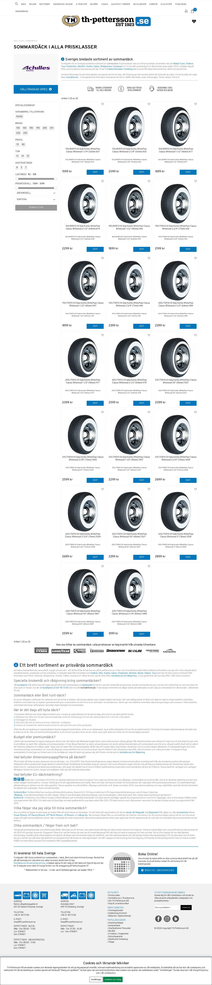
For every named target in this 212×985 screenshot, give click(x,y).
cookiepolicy (110, 973)
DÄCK (23, 4)
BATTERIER (45, 4)
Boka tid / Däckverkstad (119, 916)
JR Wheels (69, 815)
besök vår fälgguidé (135, 812)
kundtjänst (22, 685)
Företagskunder (115, 910)
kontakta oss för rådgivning (124, 676)
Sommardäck (114, 925)
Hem (15, 41)
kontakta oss (72, 77)
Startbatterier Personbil (119, 928)
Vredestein (71, 66)
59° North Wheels (54, 815)
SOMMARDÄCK (31, 41)
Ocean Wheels (20, 815)
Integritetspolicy (200, 970)
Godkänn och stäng (113, 979)
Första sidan (114, 895)
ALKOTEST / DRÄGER (120, 4)
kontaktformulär (88, 688)
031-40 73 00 (62, 688)
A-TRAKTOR (81, 4)
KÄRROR (153, 4)
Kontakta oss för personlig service (29, 863)
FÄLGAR (32, 4)
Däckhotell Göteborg (118, 939)
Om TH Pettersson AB (118, 901)
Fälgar (111, 942)
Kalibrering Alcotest (117, 913)
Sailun (96, 66)
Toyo (63, 66)
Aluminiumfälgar (115, 923)
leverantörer (182, 812)
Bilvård (111, 931)
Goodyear (117, 66)
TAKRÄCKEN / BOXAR (63, 4)
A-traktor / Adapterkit (118, 933)
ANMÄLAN (186, 908)
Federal (189, 63)
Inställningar (96, 979)
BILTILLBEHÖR (139, 4)
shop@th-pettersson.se (24, 922)
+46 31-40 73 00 (21, 915)
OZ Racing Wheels (36, 815)
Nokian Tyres (179, 63)
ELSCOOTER (166, 4)
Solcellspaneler (115, 936)
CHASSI (104, 4)
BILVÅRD (94, 4)
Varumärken (21, 11)
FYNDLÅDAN (180, 4)
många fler (83, 815)
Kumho (89, 66)
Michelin (81, 66)
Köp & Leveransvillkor (118, 903)
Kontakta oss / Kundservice (121, 898)
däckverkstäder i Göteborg (120, 69)
